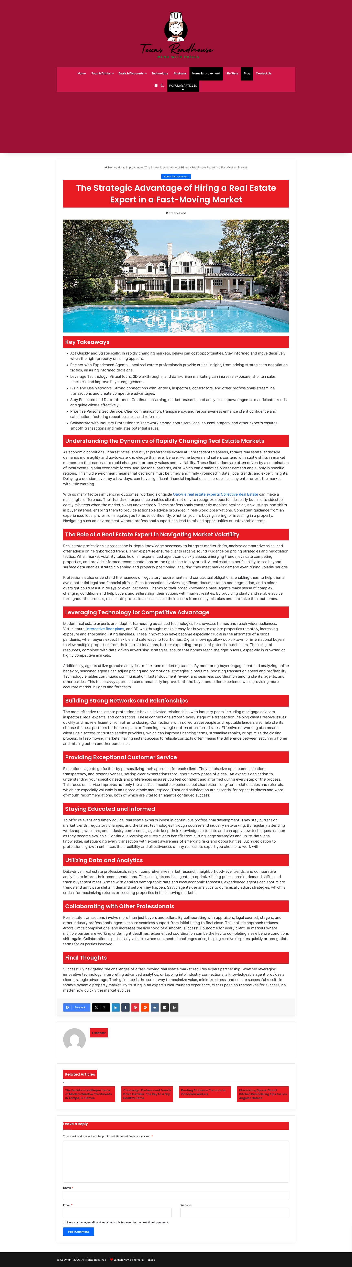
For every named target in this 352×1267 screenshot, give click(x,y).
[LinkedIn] (116, 1007)
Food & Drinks (101, 73)
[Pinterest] (135, 1007)
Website (185, 1205)
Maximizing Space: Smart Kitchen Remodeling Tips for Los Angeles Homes (263, 1094)
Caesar (99, 1032)
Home (82, 73)
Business (180, 73)
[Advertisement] (176, 122)
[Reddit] (145, 1007)
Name (68, 1187)
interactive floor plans (105, 629)
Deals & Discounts (131, 73)
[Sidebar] (156, 86)
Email (68, 1205)
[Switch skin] (162, 86)
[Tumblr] (125, 1007)
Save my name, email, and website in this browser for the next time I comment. (118, 1222)
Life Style (232, 73)
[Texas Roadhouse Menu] (175, 33)
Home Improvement (206, 73)
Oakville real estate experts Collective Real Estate (215, 494)
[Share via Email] (165, 1007)
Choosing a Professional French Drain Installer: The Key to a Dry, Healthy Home (147, 1094)
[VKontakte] (155, 1007)
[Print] (174, 1007)
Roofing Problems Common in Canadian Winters (203, 1092)
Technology (160, 73)
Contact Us (263, 73)
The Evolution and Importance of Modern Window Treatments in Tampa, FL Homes (88, 1094)
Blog (247, 73)
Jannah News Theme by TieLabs (134, 1259)
